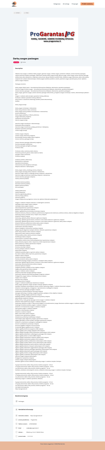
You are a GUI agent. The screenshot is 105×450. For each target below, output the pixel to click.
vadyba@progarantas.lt (32, 428)
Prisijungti (75, 4)
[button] (87, 3)
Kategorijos (57, 4)
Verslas (24, 62)
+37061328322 (33, 424)
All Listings (66, 4)
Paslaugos (21, 401)
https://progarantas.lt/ (36, 415)
